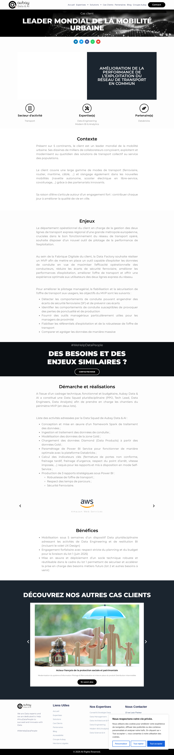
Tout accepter (156, 743)
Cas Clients (108, 5)
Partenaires (120, 5)
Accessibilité (58, 735)
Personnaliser (121, 743)
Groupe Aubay (140, 5)
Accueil (71, 5)
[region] (139, 732)
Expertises (81, 5)
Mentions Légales (60, 743)
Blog (129, 5)
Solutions (94, 5)
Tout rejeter (138, 743)
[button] (76, 42)
